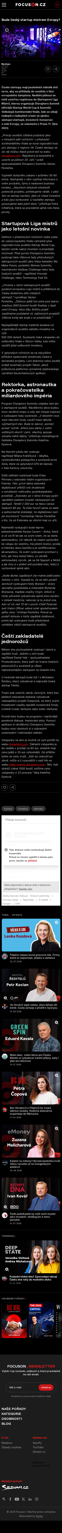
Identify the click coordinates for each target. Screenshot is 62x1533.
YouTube (38, 1447)
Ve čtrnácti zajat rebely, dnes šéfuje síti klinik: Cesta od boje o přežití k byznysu (33, 1006)
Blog (6, 1424)
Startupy (38, 808)
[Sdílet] (56, 69)
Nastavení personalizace (41, 1464)
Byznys (8, 808)
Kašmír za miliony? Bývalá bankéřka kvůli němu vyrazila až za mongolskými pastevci (35, 1164)
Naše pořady (13, 1409)
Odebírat (46, 1387)
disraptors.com (18, 744)
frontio (39, 1516)
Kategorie (11, 1414)
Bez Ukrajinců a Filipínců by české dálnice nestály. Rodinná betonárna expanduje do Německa (31, 1110)
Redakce (6, 1442)
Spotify (37, 1442)
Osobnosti (11, 1419)
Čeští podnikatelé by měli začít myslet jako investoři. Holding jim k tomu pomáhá (32, 1216)
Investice (23, 808)
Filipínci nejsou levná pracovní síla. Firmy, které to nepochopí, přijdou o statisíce (35, 956)
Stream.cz (39, 1451)
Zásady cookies (11, 1447)
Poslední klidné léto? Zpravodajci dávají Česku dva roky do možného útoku (33, 1278)
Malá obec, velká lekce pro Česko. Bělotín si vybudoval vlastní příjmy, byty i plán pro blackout (34, 1058)
